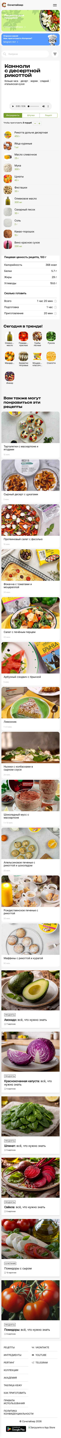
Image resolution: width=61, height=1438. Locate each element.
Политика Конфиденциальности (16, 1412)
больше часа (11, 81)
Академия (10, 1377)
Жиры (8, 277)
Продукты (10, 1015)
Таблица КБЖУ (13, 1385)
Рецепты (9, 1347)
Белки (8, 271)
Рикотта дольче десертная (31, 134)
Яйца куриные (23, 145)
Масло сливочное (25, 156)
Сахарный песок (24, 211)
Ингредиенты (12, 1355)
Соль (17, 222)
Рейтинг (9, 1362)
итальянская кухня (15, 84)
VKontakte (42, 1347)
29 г (54, 277)
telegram (41, 1362)
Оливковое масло (25, 200)
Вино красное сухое (27, 244)
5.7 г (54, 271)
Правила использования (14, 1402)
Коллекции (11, 1370)
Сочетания (10, 1263)
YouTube (40, 1355)
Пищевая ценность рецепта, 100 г (25, 257)
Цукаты (19, 178)
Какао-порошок (24, 233)
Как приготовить (15, 1392)
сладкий (44, 81)
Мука (17, 167)
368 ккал (51, 264)
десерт (24, 81)
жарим (34, 81)
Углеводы (10, 283)
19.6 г (53, 283)
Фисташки (20, 189)
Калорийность (13, 264)
